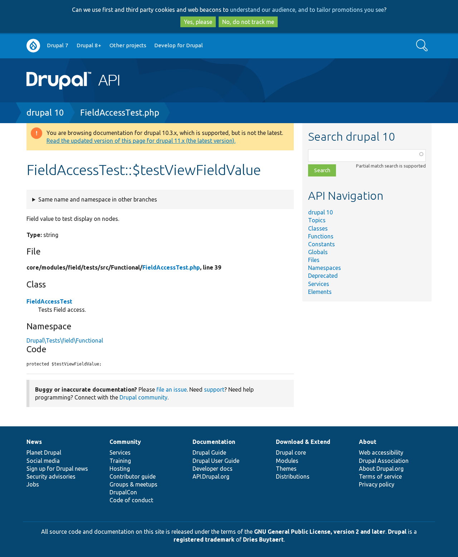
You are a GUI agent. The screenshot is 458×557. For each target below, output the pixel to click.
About (367, 442)
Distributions (293, 476)
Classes (318, 228)
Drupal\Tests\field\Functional (64, 340)
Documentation (214, 442)
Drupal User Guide (216, 460)
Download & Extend (303, 442)
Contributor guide (132, 476)
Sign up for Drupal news (57, 468)
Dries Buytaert (263, 539)
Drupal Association (384, 460)
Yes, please (198, 22)
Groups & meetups (133, 484)
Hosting (119, 468)
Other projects (127, 45)
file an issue (171, 389)
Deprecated (323, 275)
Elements (320, 292)
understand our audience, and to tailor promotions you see (307, 9)
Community (125, 442)
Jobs (32, 484)
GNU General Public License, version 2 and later (319, 531)
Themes (286, 468)
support (214, 389)
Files (314, 260)
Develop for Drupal (178, 45)
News (34, 442)
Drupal (397, 531)
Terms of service (380, 476)
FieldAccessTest (49, 301)
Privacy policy (376, 484)
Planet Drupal (43, 452)
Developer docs (213, 468)
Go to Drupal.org (33, 46)
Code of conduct (131, 500)
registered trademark (204, 539)
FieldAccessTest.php (119, 112)
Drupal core (291, 452)
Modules (287, 460)
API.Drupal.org (211, 476)
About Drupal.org (381, 468)
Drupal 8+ (89, 45)
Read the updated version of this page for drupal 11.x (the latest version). (141, 140)
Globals (318, 252)
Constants (321, 244)
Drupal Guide (209, 452)
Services (318, 284)
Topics (317, 220)
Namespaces (324, 268)
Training (120, 460)
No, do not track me (248, 22)
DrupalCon (123, 492)
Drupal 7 (57, 45)
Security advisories (50, 476)
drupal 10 (45, 112)
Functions (320, 236)
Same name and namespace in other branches (97, 199)
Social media (43, 460)
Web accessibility (381, 452)
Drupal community (143, 397)
